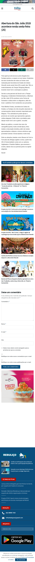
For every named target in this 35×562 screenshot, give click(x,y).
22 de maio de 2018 (6, 36)
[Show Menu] (2, 8)
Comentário (5, 301)
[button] (17, 17)
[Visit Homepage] (17, 8)
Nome (3, 324)
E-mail (3, 332)
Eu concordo (21, 559)
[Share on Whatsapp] (22, 69)
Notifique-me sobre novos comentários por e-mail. (16, 356)
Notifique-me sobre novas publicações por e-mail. (16, 362)
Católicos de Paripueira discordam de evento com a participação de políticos (22, 462)
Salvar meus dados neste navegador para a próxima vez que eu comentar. (16, 349)
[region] (17, 1)
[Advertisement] (17, 423)
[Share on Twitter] (13, 69)
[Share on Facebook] (5, 69)
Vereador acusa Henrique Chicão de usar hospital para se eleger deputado (22, 470)
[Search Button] (33, 8)
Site (2, 340)
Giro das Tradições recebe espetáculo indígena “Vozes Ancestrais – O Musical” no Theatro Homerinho (15, 186)
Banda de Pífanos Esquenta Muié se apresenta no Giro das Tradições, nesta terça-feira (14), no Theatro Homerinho (17, 281)
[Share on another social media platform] (30, 69)
